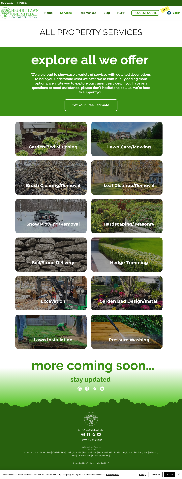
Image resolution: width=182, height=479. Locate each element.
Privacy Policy (112, 474)
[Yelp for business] (95, 389)
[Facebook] (87, 389)
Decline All (155, 474)
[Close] (178, 474)
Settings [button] (142, 474)
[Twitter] (102, 389)
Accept (170, 474)
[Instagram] (79, 389)
